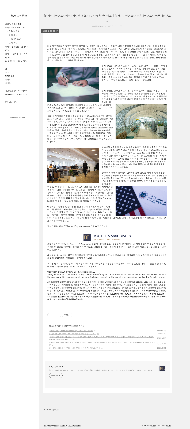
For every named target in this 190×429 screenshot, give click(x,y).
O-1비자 (13, 31)
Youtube (71, 425)
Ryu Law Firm (19, 15)
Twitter (56, 425)
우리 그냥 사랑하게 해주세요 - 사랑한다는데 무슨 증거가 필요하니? (74, 348)
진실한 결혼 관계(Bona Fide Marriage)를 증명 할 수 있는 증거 (72, 334)
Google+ (77, 425)
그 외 (12, 43)
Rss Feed (47, 425)
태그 (7, 72)
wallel (168, 425)
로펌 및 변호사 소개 (14, 24)
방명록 (8, 83)
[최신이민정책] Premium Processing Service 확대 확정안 (71, 331)
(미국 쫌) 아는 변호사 (16, 61)
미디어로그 (9, 76)
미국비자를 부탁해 (15, 27)
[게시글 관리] (58, 315)
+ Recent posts (51, 409)
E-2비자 (13, 35)
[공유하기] (55, 315)
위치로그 (8, 79)
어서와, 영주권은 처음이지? (59, 326)
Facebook (63, 425)
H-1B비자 (14, 39)
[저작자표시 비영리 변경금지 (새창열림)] (75, 315)
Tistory (153, 425)
